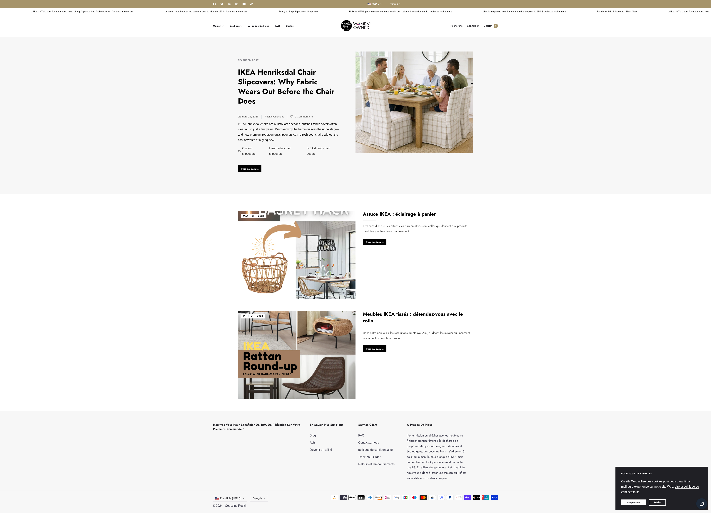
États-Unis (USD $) (230, 498)
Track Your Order (369, 457)
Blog (313, 435)
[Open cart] (701, 503)
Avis (313, 442)
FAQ (361, 435)
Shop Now (286, 11)
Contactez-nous (368, 442)
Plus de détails (249, 169)
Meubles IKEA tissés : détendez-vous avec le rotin (413, 317)
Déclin (657, 502)
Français (394, 4)
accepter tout (633, 502)
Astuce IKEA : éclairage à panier (399, 214)
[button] (456, 26)
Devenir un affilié (321, 449)
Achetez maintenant (97, 11)
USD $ (375, 4)
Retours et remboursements (376, 464)
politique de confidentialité (375, 449)
